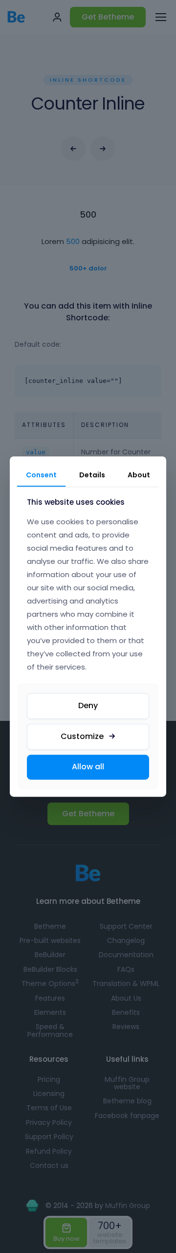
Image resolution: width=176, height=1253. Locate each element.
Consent (41, 475)
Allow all (88, 766)
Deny (88, 705)
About (139, 475)
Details (92, 475)
